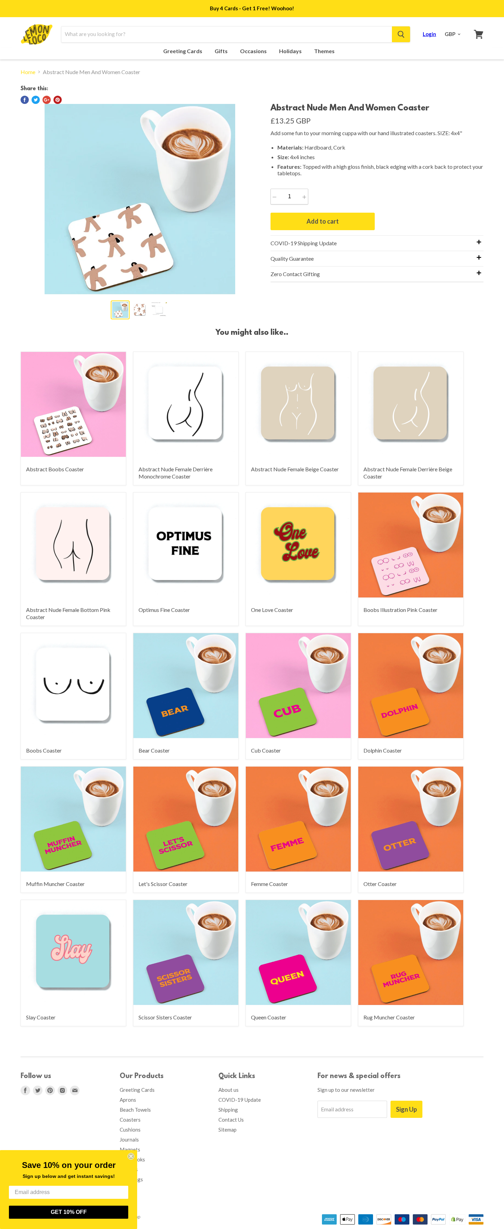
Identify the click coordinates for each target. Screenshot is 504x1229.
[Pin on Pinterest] (57, 100)
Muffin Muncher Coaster (55, 884)
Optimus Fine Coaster (164, 609)
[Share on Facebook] (25, 100)
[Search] (401, 34)
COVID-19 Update (239, 1100)
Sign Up (406, 1109)
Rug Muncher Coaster (389, 1017)
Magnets (130, 1149)
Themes (325, 51)
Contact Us (231, 1119)
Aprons (128, 1100)
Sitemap (227, 1129)
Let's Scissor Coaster (163, 884)
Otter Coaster (380, 884)
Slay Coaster (41, 1017)
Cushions (130, 1129)
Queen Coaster (268, 1017)
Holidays (291, 51)
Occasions (254, 51)
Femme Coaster (269, 884)
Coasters (130, 1119)
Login (429, 34)
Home (28, 72)
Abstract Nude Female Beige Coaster (295, 469)
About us (228, 1090)
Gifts (222, 51)
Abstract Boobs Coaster (55, 469)
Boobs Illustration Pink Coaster (400, 609)
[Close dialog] (131, 1156)
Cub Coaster (266, 750)
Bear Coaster (154, 750)
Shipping (228, 1110)
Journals (129, 1139)
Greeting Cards (183, 51)
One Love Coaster (272, 609)
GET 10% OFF (69, 1212)
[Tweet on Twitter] (36, 100)
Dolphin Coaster (382, 750)
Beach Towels (135, 1110)
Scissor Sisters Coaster (165, 1017)
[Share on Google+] (47, 100)
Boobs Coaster (44, 750)
